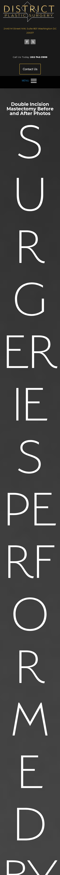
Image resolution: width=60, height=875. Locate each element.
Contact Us (30, 69)
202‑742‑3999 (38, 57)
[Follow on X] (33, 41)
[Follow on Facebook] (26, 41)
